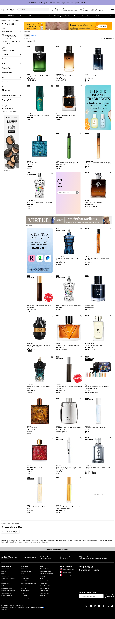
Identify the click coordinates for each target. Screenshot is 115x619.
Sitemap (27, 607)
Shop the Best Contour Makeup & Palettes (24, 540)
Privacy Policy (4, 607)
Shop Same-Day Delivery (27, 598)
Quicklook (40, 71)
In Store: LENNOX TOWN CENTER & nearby (12, 37)
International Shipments (46, 581)
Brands (76, 16)
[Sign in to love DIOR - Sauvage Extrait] (110, 276)
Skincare (31, 16)
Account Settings (25, 581)
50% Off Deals (12, 16)
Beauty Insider (24, 568)
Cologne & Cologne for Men (99, 540)
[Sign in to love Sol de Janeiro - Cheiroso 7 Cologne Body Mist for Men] (52, 86)
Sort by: (106, 38)
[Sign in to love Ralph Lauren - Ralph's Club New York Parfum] (110, 173)
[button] (10, 50)
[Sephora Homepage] (8, 9)
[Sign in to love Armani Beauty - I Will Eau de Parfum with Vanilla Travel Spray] (110, 133)
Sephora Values (5, 576)
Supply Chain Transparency (8, 578)
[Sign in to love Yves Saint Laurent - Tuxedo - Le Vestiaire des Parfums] (81, 86)
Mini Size (67, 16)
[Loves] (108, 9)
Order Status (24, 576)
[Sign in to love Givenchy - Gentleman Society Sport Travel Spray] (110, 398)
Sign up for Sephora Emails (87, 592)
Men (9, 20)
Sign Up (109, 596)
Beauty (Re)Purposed (6, 595)
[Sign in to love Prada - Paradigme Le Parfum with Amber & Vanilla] (52, 46)
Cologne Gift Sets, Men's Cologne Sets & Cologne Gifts (75, 540)
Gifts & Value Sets (87, 16)
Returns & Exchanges (45, 571)
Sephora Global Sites (6, 588)
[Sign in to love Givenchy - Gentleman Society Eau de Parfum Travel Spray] (52, 477)
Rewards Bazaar (25, 590)
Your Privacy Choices (35, 607)
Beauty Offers (24, 588)
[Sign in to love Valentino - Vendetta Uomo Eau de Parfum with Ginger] (81, 316)
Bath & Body (57, 16)
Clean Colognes (33, 542)
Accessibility (43, 595)
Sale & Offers (109, 16)
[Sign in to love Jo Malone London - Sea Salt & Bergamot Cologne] (110, 316)
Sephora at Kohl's (44, 588)
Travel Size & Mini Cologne (9, 111)
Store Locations (44, 590)
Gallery (22, 573)
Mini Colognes (24, 542)
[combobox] (33, 9)
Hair (49, 16)
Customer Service (44, 568)
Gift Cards (99, 16)
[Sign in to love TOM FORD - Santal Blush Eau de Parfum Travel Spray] (81, 477)
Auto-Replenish (24, 585)
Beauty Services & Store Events (28, 583)
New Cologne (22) (7, 108)
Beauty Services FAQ (45, 585)
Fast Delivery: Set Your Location (13, 42)
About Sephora (5, 568)
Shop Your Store (25, 595)
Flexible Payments (44, 593)
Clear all (33, 35)
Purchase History (25, 578)
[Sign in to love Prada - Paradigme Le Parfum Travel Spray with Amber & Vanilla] (81, 133)
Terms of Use (13, 607)
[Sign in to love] (110, 46)
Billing (41, 578)
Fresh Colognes (43, 542)
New (3, 16)
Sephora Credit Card (26, 571)
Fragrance (41, 16)
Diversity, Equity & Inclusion (8, 590)
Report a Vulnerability (6, 598)
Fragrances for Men (52, 540)
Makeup (22, 16)
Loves (22, 593)
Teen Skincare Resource (46, 598)
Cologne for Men (41, 540)
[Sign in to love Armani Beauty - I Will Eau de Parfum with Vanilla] (81, 46)
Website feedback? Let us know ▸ (57, 549)
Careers (3, 573)
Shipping (42, 576)
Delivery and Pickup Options (47, 573)
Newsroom (4, 571)
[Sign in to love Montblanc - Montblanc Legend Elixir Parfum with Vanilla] (81, 398)
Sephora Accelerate (6, 593)
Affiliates (3, 581)
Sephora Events (5, 583)
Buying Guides (43, 583)
